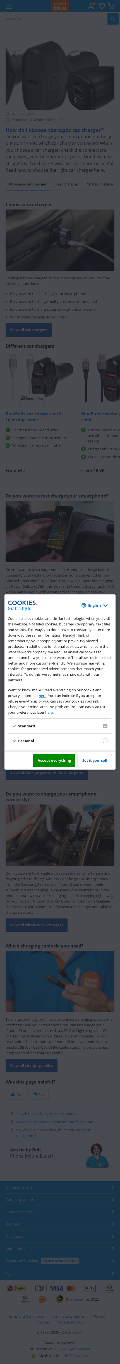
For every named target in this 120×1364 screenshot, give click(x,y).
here (42, 695)
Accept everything (54, 760)
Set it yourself (94, 760)
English (94, 605)
